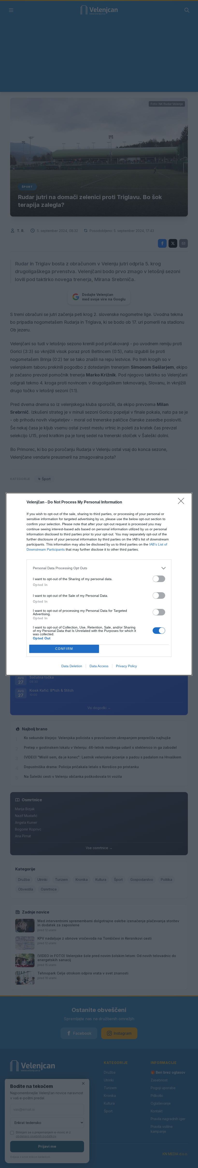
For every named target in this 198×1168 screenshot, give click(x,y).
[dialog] (99, 584)
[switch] (159, 579)
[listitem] (99, 568)
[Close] (182, 502)
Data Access (99, 666)
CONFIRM (64, 649)
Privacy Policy (126, 666)
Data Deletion (71, 666)
